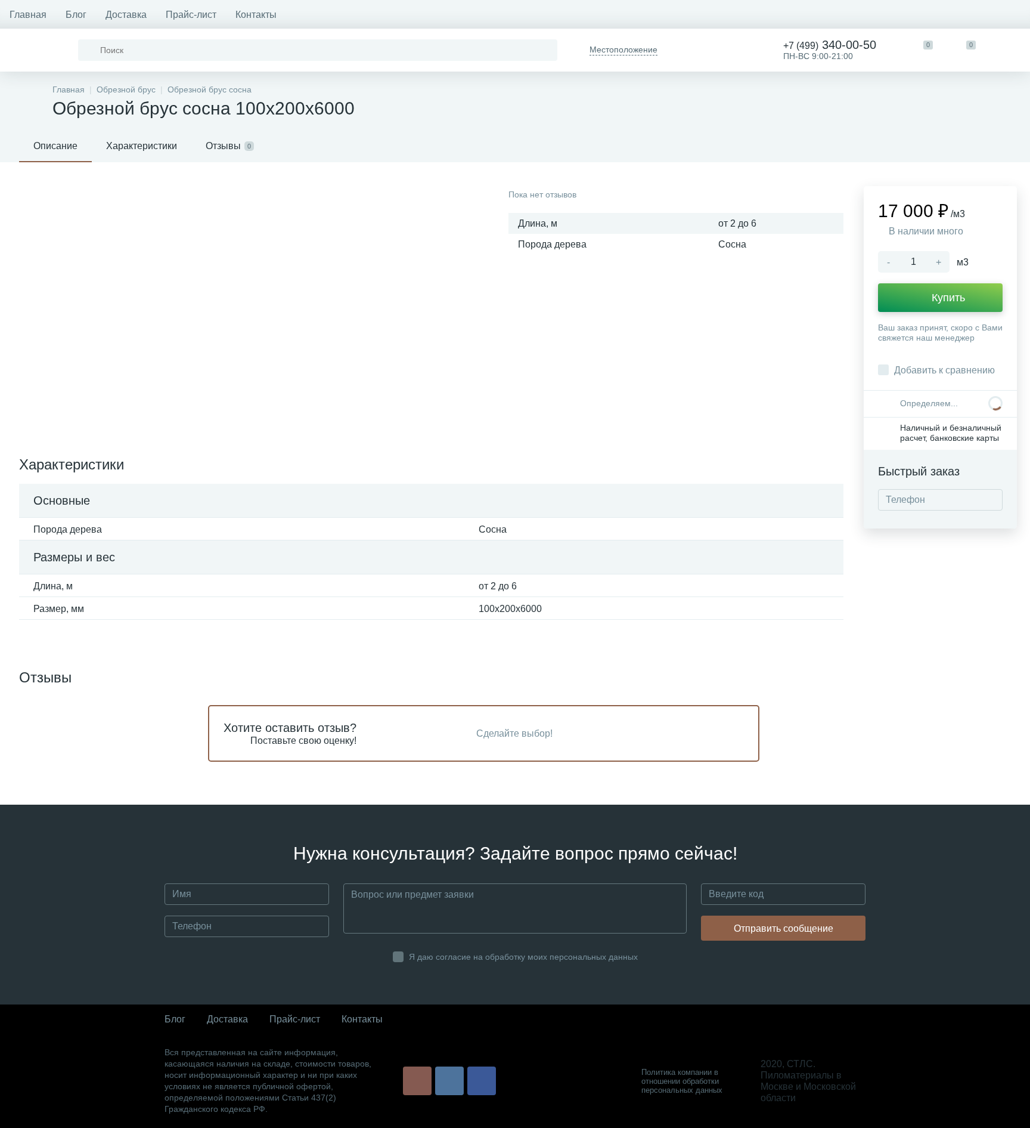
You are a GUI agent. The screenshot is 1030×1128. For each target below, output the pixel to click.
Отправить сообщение (783, 928)
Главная (28, 15)
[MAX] (732, 50)
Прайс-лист (191, 15)
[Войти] (1008, 50)
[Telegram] (689, 50)
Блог (76, 15)
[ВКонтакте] (449, 1081)
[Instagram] (417, 1081)
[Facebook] (481, 1081)
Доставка (126, 15)
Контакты (256, 15)
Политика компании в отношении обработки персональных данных (681, 1081)
